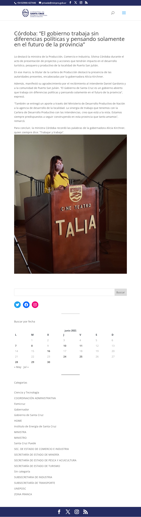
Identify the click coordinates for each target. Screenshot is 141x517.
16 (48, 351)
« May (17, 367)
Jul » (26, 367)
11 (80, 345)
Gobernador (21, 409)
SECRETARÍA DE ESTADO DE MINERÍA (36, 454)
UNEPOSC (20, 488)
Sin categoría (22, 471)
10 (64, 345)
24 (64, 356)
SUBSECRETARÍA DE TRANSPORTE (34, 483)
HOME (18, 420)
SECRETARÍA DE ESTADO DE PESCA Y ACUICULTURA (45, 460)
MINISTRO (20, 437)
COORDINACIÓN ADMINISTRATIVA (35, 398)
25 (80, 356)
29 (32, 362)
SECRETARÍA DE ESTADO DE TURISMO (37, 466)
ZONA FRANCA (23, 494)
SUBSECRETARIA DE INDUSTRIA (33, 477)
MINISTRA (20, 432)
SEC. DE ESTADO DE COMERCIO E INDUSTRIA (41, 449)
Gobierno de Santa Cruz (29, 415)
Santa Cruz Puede (25, 443)
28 (16, 362)
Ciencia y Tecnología (26, 392)
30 (48, 362)
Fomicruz (19, 404)
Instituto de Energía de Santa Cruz (35, 426)
